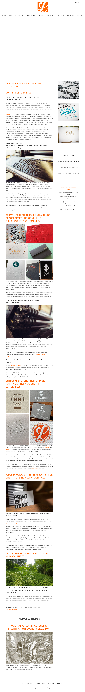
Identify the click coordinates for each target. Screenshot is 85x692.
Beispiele (70, 15)
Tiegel (41, 15)
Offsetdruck (9, 449)
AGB (23, 683)
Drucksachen (19, 15)
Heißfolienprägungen (41, 354)
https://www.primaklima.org (13, 609)
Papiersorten (50, 15)
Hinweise (61, 15)
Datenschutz (73, 209)
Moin (10, 15)
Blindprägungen (10, 356)
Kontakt (80, 15)
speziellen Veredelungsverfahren (14, 523)
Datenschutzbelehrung (45, 683)
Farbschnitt (17, 356)
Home (4, 15)
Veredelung (31, 15)
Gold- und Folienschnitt (26, 356)
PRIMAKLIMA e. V (22, 602)
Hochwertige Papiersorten (68, 167)
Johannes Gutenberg (11, 114)
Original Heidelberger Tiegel (68, 173)
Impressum (63, 209)
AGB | (68, 209)
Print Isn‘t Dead (68, 155)
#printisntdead (11, 516)
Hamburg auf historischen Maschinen (26, 207)
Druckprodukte (35, 468)
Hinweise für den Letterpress (68, 161)
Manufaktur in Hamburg (17, 365)
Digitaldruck (47, 447)
